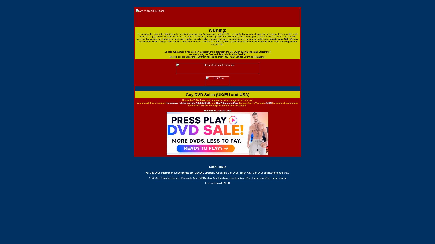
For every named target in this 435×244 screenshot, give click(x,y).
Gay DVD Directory (204, 172)
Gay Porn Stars (221, 178)
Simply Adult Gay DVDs (251, 172)
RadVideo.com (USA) (227, 103)
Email (274, 178)
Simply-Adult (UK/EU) (199, 103)
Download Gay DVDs (240, 178)
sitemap (282, 178)
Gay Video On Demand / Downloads (174, 178)
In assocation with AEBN (217, 183)
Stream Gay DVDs (261, 178)
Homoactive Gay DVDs (226, 172)
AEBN (268, 103)
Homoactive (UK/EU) (176, 103)
